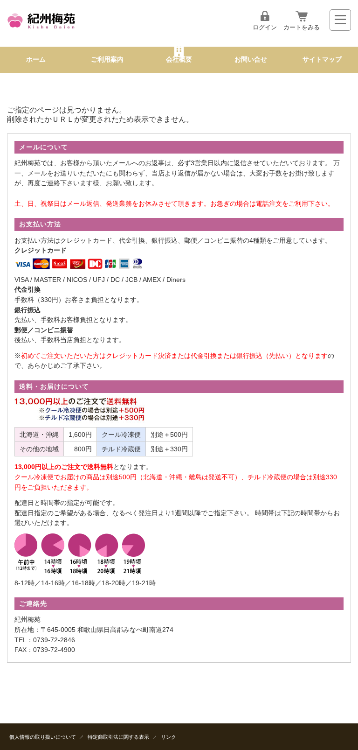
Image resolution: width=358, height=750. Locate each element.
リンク (168, 737)
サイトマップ (322, 59)
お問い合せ (250, 59)
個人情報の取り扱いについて (42, 737)
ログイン (265, 27)
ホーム (36, 59)
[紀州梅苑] (41, 30)
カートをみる (301, 27)
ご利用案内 (107, 59)
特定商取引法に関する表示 (118, 737)
